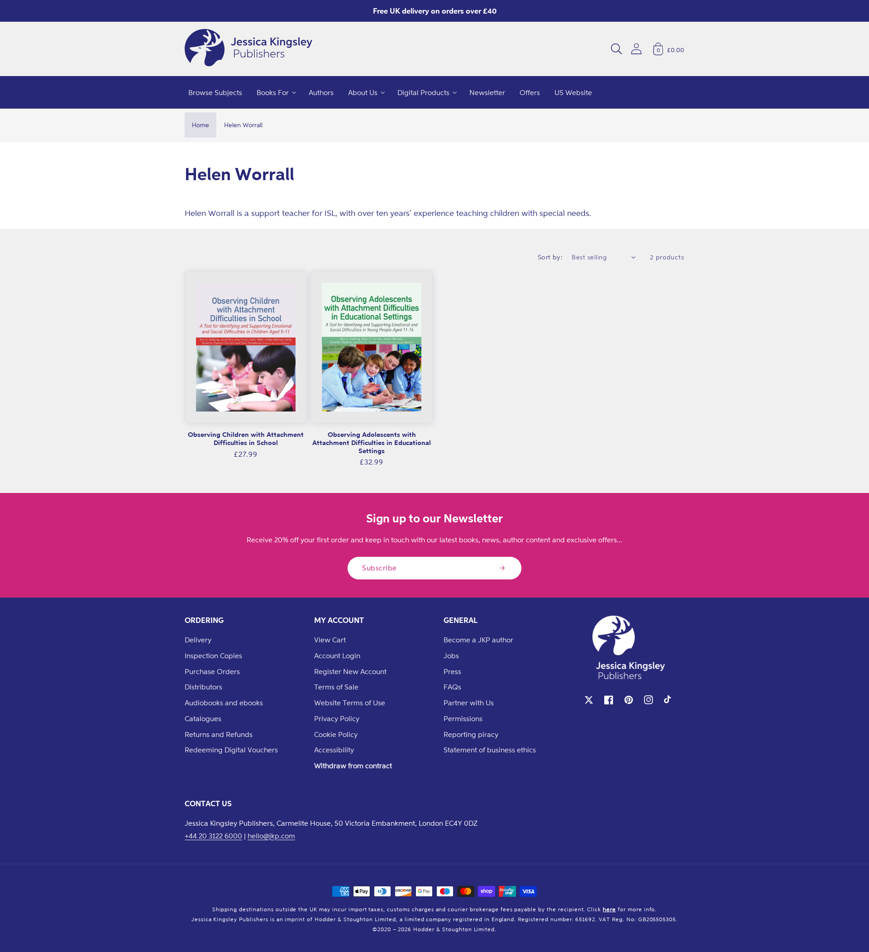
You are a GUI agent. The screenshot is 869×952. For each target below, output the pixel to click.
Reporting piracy (471, 734)
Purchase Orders (212, 671)
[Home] (248, 49)
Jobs (451, 655)
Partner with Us (469, 702)
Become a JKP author (478, 640)
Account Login (337, 655)
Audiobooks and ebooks (224, 702)
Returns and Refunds (219, 734)
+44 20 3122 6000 (213, 836)
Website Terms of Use (349, 702)
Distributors (203, 687)
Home (200, 125)
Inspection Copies (213, 655)
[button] (616, 49)
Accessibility (334, 750)
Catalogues (203, 718)
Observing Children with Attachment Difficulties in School (246, 438)
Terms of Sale (336, 687)
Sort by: (550, 257)
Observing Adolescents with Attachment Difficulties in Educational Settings (371, 442)
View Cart (330, 640)
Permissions (463, 718)
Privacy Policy (336, 718)
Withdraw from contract (353, 765)
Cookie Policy (336, 734)
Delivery (198, 640)
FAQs (452, 687)
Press (452, 671)
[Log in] (636, 48)
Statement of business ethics (490, 750)
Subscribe (379, 568)
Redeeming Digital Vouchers (231, 750)
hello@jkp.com (271, 836)
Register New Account (350, 671)
